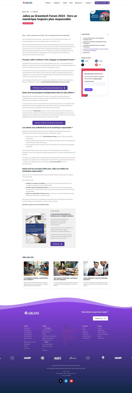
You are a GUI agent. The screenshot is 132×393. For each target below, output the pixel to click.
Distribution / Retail (68, 336)
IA (24, 340)
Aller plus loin (86, 52)
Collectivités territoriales (69, 338)
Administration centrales (69, 330)
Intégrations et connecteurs (30, 342)
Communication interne (47, 330)
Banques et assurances (69, 332)
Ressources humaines (47, 346)
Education (65, 334)
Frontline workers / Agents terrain (49, 336)
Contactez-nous (101, 338)
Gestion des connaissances (48, 338)
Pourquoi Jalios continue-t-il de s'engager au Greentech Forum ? (93, 39)
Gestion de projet (46, 332)
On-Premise (26, 348)
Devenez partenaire (102, 332)
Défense (65, 344)
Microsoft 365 (27, 344)
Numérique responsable (103, 334)
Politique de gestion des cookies (78, 368)
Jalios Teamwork (27, 332)
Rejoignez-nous (101, 330)
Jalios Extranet (27, 330)
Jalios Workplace (27, 336)
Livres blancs (85, 334)
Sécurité (99, 336)
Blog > (24, 35)
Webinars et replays (87, 336)
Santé (64, 340)
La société (100, 328)
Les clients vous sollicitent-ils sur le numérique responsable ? (94, 46)
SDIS (64, 342)
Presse (84, 330)
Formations (44, 350)
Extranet (44, 334)
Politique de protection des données (63, 368)
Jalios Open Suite (28, 338)
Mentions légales (50, 368)
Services (26, 346)
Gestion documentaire (47, 340)
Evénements (85, 332)
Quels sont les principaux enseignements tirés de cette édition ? (94, 42)
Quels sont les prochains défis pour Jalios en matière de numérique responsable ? (95, 49)
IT (42, 348)
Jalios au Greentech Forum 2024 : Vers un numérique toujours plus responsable (48, 35)
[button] (107, 34)
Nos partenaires (86, 338)
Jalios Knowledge (28, 334)
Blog (84, 328)
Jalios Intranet (27, 328)
